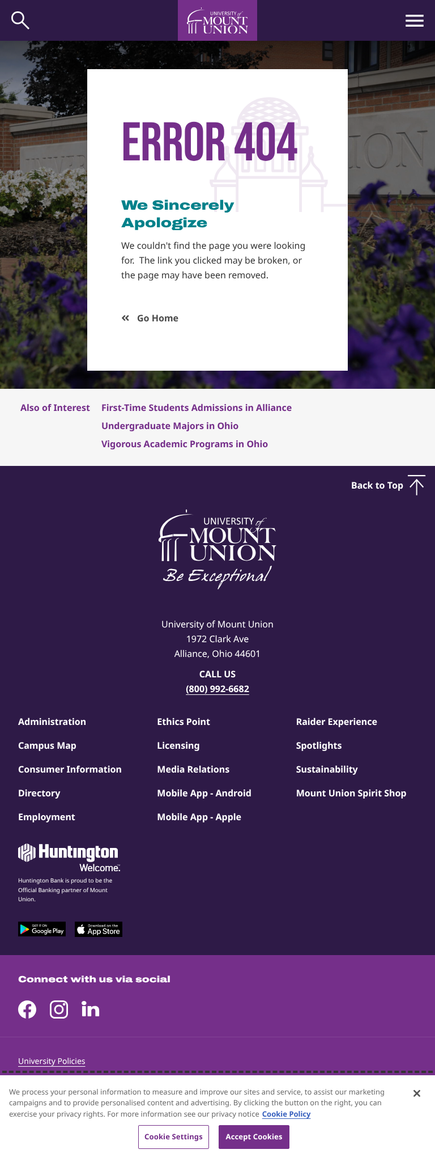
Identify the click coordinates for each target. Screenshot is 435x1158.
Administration (52, 721)
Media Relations (193, 769)
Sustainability (327, 769)
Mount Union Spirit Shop (351, 793)
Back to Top (377, 485)
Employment (46, 817)
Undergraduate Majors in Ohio (169, 425)
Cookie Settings (173, 1136)
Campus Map (47, 745)
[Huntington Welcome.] (69, 857)
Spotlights (319, 745)
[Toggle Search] (20, 20)
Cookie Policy (286, 1114)
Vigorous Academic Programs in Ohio (184, 444)
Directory (39, 793)
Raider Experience (336, 721)
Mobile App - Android (204, 793)
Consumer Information (70, 769)
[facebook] (27, 1009)
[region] (217, 1116)
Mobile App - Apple (199, 817)
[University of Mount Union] (217, 20)
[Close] (416, 1093)
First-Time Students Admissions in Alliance (196, 407)
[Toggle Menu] (415, 20)
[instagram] (59, 1009)
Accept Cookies (254, 1136)
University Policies (52, 1061)
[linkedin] (91, 1009)
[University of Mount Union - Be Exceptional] (217, 550)
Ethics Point (183, 721)
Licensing (178, 745)
